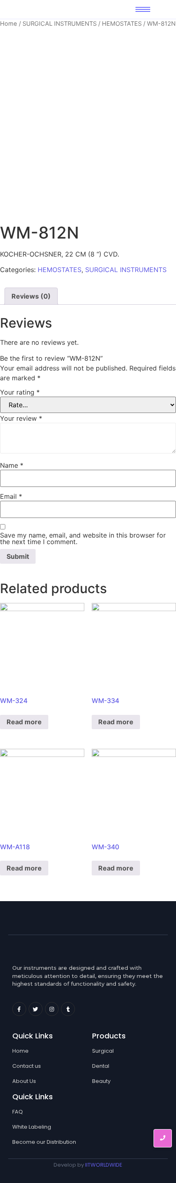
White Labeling (31, 1127)
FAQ (17, 1112)
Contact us (26, 1066)
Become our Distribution (44, 1142)
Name (11, 465)
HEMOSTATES (122, 23)
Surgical (103, 1051)
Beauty (101, 1081)
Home (8, 23)
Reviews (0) (31, 296)
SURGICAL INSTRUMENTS (60, 23)
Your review (21, 418)
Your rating (20, 392)
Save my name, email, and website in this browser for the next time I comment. (83, 538)
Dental (100, 1066)
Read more (24, 722)
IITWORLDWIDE (103, 1165)
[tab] (31, 296)
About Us (24, 1081)
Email (11, 496)
